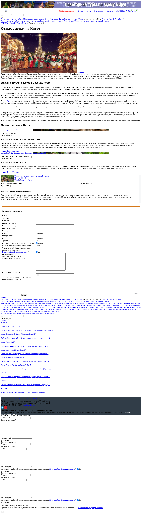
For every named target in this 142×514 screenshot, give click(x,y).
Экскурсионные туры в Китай (12, 19)
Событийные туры (87, 309)
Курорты (4, 323)
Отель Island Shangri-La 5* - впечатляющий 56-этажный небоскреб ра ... (28, 330)
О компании (98, 11)
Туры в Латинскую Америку (98, 305)
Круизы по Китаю (57, 19)
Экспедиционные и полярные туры (66, 309)
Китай (12, 23)
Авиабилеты (11, 313)
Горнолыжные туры (37, 307)
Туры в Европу (89, 307)
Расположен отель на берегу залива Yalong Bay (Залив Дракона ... (25, 361)
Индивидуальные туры (59, 303)
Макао (29, 180)
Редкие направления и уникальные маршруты (18, 305)
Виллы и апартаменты (118, 309)
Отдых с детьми (11, 307)
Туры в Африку (81, 305)
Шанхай (15, 151)
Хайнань (4, 389)
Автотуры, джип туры (103, 307)
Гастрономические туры (118, 305)
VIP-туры (118, 303)
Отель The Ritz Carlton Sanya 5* (13, 357)
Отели (3, 321)
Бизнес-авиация (23, 313)
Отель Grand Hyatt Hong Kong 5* (13, 350)
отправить (5, 502)
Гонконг (23, 180)
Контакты (132, 11)
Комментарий (6, 438)
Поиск (17, 398)
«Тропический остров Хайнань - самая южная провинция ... (23, 392)
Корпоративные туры (106, 303)
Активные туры (24, 307)
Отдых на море (128, 303)
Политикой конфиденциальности (15, 252)
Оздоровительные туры (10, 309)
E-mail (3, 449)
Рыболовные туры (26, 309)
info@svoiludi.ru (29, 405)
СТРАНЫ (4, 23)
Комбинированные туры (43, 309)
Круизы (138, 303)
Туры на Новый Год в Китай (113, 19)
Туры (89, 11)
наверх (136, 293)
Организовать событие (54, 307)
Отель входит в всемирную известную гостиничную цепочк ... (24, 354)
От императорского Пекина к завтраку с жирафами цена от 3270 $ (26, 130)
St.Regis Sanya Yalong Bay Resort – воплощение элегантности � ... (26, 338)
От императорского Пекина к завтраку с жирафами (20, 21)
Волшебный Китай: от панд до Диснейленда (57, 21)
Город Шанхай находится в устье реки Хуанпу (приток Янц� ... (25, 377)
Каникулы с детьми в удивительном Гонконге (91, 21)
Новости (25, 398)
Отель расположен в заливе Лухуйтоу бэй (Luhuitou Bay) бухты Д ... (26, 369)
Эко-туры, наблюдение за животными (126, 307)
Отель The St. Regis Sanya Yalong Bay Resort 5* (18, 334)
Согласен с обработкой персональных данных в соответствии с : (38, 469)
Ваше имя (5, 418)
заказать (81, 72)
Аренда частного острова (73, 307)
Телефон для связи (8, 420)
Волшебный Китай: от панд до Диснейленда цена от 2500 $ (23, 153)
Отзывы (110, 11)
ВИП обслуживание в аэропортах (42, 313)
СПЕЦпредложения (66, 11)
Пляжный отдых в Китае (73, 19)
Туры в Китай (22, 23)
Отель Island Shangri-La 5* (11, 326)
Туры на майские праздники (38, 311)
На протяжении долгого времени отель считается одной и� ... (24, 346)
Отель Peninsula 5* (8, 342)
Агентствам (120, 11)
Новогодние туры (43, 303)
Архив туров (54, 311)
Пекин (9, 101)
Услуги (3, 313)
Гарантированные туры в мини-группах (20, 303)
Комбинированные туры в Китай (36, 19)
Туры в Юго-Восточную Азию (62, 305)
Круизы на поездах (43, 305)
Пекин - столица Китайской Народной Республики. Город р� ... (25, 385)
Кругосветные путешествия (16, 311)
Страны (80, 11)
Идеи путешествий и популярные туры (83, 303)
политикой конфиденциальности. (90, 508)
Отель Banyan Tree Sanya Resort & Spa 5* (16, 365)
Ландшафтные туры (102, 309)
